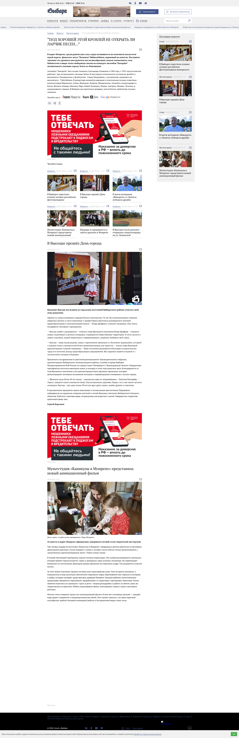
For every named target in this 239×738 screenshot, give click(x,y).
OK (234, 734)
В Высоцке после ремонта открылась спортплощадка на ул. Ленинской (203, 27)
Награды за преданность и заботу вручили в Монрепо (147, 27)
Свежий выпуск (149, 11)
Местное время (72, 33)
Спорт (161, 41)
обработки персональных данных (147, 734)
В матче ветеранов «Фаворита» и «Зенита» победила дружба (26, 27)
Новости (60, 33)
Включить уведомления (180, 12)
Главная (50, 33)
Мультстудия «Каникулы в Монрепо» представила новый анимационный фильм (88, 27)
